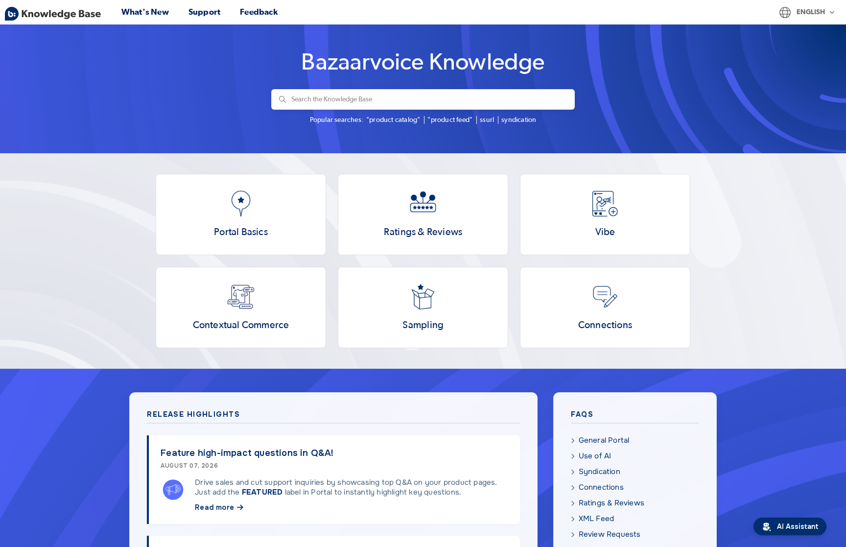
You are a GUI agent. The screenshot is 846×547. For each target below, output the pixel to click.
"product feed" (449, 120)
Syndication (599, 471)
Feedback (259, 12)
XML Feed (596, 518)
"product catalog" (393, 120)
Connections (601, 487)
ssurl (487, 120)
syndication (518, 120)
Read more (214, 507)
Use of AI (595, 456)
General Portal (604, 440)
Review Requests (610, 534)
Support (204, 12)
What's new (145, 12)
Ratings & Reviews (611, 503)
